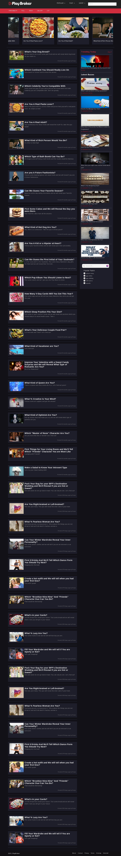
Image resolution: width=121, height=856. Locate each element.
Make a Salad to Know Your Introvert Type (46, 467)
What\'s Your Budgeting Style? (90, 186)
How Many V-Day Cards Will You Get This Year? (49, 294)
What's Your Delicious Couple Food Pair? (46, 330)
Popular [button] (60, 3)
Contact (80, 853)
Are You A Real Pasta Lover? (20, 41)
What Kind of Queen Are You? (40, 383)
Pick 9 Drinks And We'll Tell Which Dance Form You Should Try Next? (49, 561)
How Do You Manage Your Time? (90, 109)
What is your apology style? (89, 204)
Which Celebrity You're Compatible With (45, 86)
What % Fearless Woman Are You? (42, 522)
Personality (13, 11)
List (48, 11)
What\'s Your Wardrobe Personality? (92, 222)
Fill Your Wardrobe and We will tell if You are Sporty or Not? (47, 650)
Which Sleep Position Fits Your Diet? (43, 312)
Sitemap (98, 853)
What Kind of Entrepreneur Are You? (92, 240)
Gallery (40, 11)
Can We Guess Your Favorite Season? (44, 191)
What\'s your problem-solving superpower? (94, 91)
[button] (9, 28)
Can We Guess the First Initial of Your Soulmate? (49, 259)
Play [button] (71, 3)
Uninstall (105, 853)
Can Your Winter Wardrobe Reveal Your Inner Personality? (48, 541)
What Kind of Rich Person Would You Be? (94, 41)
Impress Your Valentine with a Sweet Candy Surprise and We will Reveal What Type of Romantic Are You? (47, 364)
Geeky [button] (81, 3)
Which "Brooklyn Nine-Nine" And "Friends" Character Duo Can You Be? (46, 598)
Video (31, 11)
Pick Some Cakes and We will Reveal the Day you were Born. (50, 210)
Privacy (87, 853)
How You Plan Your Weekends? (90, 147)
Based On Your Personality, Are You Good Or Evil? (96, 68)
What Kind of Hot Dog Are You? (41, 227)
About (74, 853)
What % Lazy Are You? (36, 633)
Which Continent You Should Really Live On (47, 70)
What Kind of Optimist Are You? (41, 415)
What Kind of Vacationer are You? (42, 346)
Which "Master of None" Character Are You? (47, 433)
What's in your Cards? (36, 615)
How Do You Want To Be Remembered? (93, 258)
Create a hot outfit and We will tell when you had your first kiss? (49, 579)
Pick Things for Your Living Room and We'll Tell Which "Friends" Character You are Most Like (49, 450)
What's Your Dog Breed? (37, 52)
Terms (92, 853)
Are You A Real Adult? (53, 41)
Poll (23, 11)
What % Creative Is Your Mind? (40, 399)
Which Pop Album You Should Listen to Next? (48, 277)
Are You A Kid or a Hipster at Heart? (43, 243)
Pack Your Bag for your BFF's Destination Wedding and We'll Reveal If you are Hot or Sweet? (46, 485)
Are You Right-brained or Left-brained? (44, 504)
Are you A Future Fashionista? (40, 172)
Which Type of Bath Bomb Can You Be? (45, 156)
